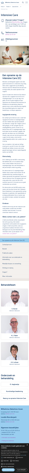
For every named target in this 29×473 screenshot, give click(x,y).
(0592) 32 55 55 (10, 414)
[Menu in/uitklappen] (26, 2)
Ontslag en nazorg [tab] (7, 268)
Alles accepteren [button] (8, 469)
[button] (14, 467)
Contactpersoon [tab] (7, 244)
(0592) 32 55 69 (10, 34)
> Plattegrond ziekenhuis (7, 440)
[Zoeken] (23, 2)
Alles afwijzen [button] (21, 469)
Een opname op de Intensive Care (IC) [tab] (13, 240)
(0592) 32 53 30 (10, 422)
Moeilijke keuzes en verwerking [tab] (11, 263)
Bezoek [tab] (4, 249)
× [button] (27, 445)
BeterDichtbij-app (17, 22)
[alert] (14, 458)
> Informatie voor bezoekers (8, 437)
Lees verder (23, 455)
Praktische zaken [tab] (7, 253)
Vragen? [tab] (4, 272)
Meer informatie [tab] (7, 276)
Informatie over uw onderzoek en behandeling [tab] (12, 258)
